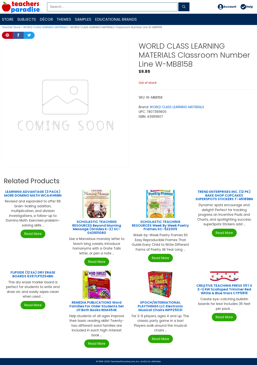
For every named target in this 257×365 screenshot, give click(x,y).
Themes (64, 19)
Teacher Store (11, 27)
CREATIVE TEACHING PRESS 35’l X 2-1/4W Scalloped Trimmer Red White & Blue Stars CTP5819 (224, 289)
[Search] (183, 6)
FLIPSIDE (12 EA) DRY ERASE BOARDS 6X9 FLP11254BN (33, 274)
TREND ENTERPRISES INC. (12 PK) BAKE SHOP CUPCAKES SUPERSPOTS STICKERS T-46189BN (224, 195)
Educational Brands (116, 19)
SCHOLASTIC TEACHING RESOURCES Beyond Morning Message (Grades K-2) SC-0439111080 (96, 227)
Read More (33, 234)
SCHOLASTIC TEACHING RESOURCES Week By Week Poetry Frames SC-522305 (160, 225)
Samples (83, 19)
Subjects (26, 19)
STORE (8, 19)
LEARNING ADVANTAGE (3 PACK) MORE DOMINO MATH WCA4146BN (33, 193)
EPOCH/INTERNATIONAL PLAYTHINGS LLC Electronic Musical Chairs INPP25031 (160, 306)
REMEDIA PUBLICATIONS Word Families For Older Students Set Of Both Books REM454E (96, 306)
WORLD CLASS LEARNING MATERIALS (45, 27)
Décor (46, 19)
